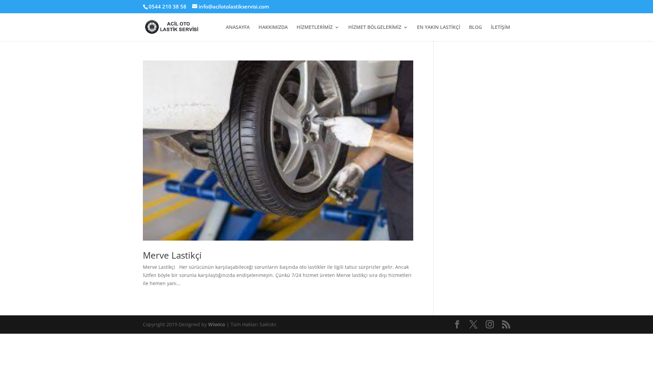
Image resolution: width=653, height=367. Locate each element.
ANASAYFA (238, 27)
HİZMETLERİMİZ (315, 27)
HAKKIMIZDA (273, 27)
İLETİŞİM (500, 27)
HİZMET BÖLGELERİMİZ (374, 27)
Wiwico (217, 324)
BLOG (475, 27)
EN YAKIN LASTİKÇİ (438, 27)
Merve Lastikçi (172, 255)
